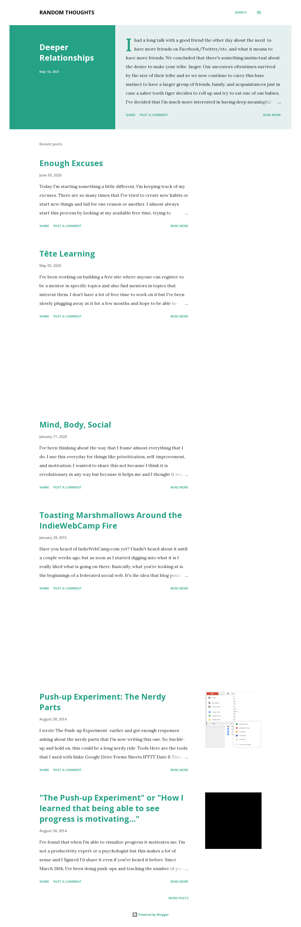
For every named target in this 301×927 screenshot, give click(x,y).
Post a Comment (154, 115)
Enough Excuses (71, 163)
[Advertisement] (113, 370)
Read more (272, 115)
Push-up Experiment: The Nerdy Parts (102, 702)
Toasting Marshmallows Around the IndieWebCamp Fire (110, 520)
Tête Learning (67, 253)
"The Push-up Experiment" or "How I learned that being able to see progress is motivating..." (111, 808)
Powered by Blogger (153, 914)
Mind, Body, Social (75, 424)
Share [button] (131, 115)
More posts (178, 898)
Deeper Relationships (66, 52)
